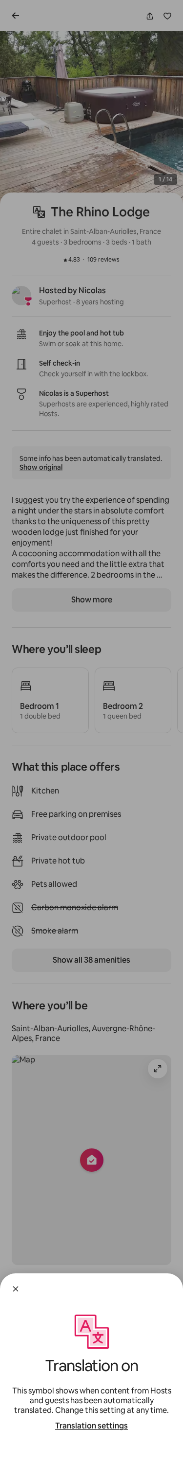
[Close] (16, 1289)
